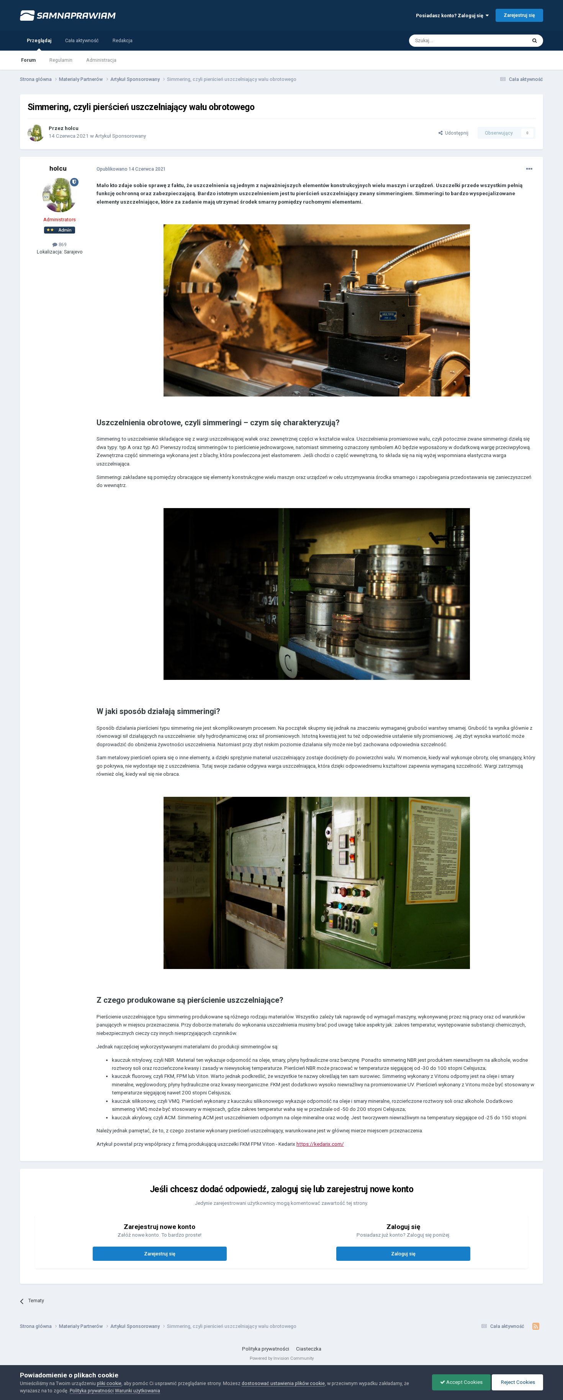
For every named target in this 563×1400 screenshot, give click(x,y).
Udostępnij (455, 133)
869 (62, 244)
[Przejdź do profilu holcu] (36, 133)
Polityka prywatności (265, 1349)
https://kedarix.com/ (320, 1144)
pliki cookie (109, 1383)
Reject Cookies (517, 1382)
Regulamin (60, 60)
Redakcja (123, 40)
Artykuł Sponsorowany (120, 136)
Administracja (101, 60)
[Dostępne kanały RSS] (535, 1326)
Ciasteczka (308, 1349)
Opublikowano (131, 169)
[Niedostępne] (317, 310)
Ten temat (506, 40)
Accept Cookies (464, 1382)
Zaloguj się (403, 1254)
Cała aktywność (82, 40)
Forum (28, 60)
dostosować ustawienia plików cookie (283, 1383)
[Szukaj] (534, 41)
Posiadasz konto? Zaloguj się (451, 15)
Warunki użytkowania (137, 1390)
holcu (72, 128)
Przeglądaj (39, 40)
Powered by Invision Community (282, 1358)
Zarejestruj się (519, 15)
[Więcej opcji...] (529, 169)
